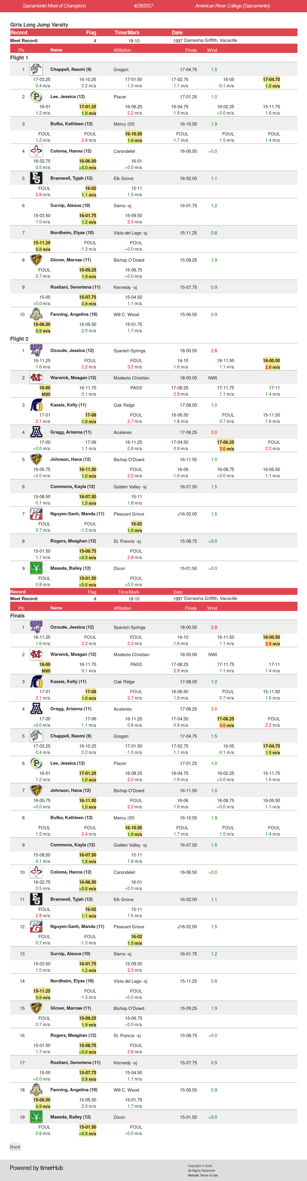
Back (15, 1146)
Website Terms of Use (203, 1175)
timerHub (51, 1167)
